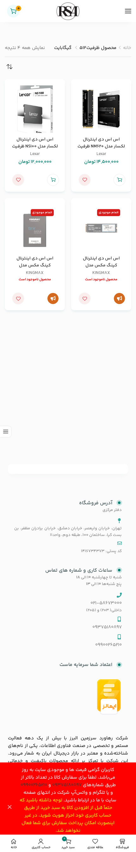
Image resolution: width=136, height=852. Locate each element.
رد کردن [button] (9, 807)
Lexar (101, 154)
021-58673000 (106, 603)
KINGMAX (101, 273)
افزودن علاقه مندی (84, 179)
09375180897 (67, 785)
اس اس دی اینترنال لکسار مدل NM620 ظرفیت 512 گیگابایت (101, 146)
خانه (127, 48)
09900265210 (34, 785)
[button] (119, 179)
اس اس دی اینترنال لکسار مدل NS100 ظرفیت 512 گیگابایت (35, 146)
